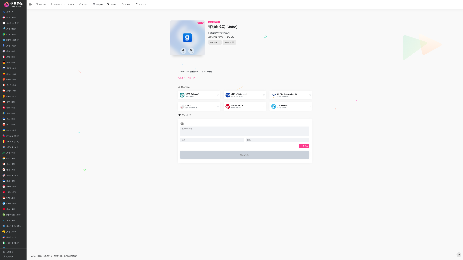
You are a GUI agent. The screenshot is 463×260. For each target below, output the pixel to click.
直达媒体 (230, 37)
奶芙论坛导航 (58, 256)
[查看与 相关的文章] (179, 71)
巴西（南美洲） (214, 22)
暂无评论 (186, 115)
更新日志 (67, 256)
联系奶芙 (74, 256)
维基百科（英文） (185, 78)
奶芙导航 (49, 256)
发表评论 (304, 146)
